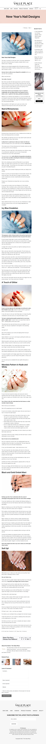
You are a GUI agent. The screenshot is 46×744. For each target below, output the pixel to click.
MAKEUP (35, 710)
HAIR (11, 710)
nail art (22, 447)
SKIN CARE (5, 710)
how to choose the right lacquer (9, 412)
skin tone (12, 415)
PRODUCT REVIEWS (26, 710)
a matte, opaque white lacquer (12, 596)
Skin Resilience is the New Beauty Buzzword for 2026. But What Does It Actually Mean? (39, 43)
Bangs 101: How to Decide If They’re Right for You (39, 58)
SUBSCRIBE (39, 101)
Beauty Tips (19, 631)
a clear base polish (17, 251)
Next (30, 27)
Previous (25, 27)
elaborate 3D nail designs (15, 308)
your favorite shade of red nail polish (17, 173)
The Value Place (6, 631)
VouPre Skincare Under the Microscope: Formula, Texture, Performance (38, 66)
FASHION (17, 710)
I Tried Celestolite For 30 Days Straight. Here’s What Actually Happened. (39, 34)
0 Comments (24, 631)
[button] (40, 8)
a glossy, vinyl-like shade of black (11, 511)
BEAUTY (41, 710)
